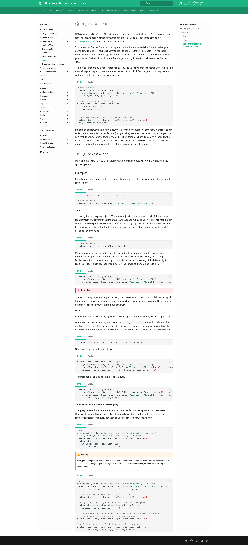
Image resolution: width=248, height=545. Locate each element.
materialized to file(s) (86, 41)
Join (184, 36)
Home (42, 10)
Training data (47, 49)
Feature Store (46, 30)
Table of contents (187, 24)
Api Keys (44, 126)
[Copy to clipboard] (170, 87)
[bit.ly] (206, 540)
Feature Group (46, 37)
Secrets (43, 123)
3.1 (82, 3)
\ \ (125, 279)
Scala (90, 82)
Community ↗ (153, 10)
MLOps (43, 135)
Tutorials (71, 10)
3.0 (41, 156)
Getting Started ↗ (56, 10)
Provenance (45, 83)
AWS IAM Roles (47, 130)
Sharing (43, 75)
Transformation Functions (53, 64)
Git (41, 119)
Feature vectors (49, 56)
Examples (185, 32)
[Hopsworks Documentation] (40, 3)
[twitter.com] (186, 540)
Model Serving (46, 143)
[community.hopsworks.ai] (196, 540)
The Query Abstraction (189, 28)
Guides (94, 10)
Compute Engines (48, 68)
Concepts (83, 10)
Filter (185, 40)
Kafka (42, 115)
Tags (42, 79)
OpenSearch (45, 111)
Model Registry (46, 139)
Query (44, 60)
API (141, 10)
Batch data (46, 52)
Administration (129, 10)
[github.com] (191, 540)
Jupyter (43, 103)
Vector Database (47, 147)
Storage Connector (48, 33)
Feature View (46, 41)
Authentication (46, 92)
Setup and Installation (110, 10)
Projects (44, 88)
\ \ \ (125, 366)
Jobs (42, 107)
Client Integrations (48, 72)
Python (43, 100)
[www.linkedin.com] (201, 540)
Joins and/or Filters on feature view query (192, 45)
